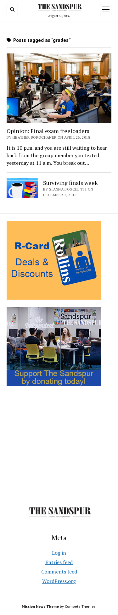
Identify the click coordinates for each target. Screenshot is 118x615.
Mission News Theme (40, 606)
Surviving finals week (70, 182)
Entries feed (59, 562)
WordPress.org (59, 581)
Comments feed (59, 571)
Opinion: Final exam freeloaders (48, 131)
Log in (59, 552)
